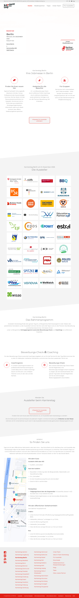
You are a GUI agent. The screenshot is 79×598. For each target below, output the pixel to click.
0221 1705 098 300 (16, 1)
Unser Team (56, 552)
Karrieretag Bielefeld (21, 560)
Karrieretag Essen (20, 579)
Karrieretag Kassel (39, 557)
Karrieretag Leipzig (40, 568)
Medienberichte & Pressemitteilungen (59, 564)
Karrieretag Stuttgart (40, 584)
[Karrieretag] (9, 5)
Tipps (54, 570)
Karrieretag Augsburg (22, 554)
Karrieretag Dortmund (22, 568)
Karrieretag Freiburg (21, 585)
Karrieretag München (40, 578)
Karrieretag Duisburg (21, 576)
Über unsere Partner (59, 573)
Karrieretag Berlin (21, 557)
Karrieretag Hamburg (21, 587)
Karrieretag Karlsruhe (40, 554)
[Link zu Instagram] (69, 1)
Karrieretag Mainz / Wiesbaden (40, 572)
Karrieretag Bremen (21, 566)
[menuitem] (30, 5)
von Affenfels (13, 595)
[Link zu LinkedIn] (74, 1)
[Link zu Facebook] (67, 1)
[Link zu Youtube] (72, 1)
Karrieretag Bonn (20, 563)
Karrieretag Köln (39, 565)
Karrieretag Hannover (40, 552)
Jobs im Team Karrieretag (61, 554)
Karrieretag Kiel (39, 560)
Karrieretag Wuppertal (41, 586)
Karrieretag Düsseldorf (22, 574)
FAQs (54, 567)
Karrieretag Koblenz (40, 563)
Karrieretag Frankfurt (21, 582)
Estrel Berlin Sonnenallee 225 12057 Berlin (11, 47)
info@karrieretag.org (40, 1)
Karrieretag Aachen (21, 552)
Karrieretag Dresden (21, 571)
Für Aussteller (57, 557)
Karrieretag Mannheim (41, 575)
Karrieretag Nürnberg (40, 581)
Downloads (56, 560)
